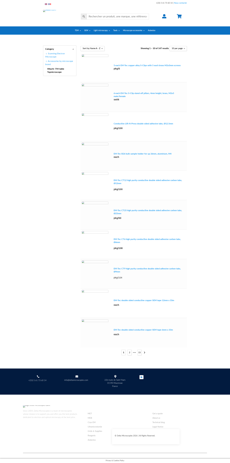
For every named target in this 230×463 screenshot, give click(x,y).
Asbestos (151, 30)
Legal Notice (157, 427)
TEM (77, 30)
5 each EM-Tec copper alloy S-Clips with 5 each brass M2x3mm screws (147, 65)
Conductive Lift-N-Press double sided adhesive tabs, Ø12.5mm (143, 124)
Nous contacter (180, 3)
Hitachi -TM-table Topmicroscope (55, 70)
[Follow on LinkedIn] (141, 377)
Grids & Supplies (95, 431)
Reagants (92, 436)
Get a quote (157, 414)
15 (139, 352)
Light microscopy (101, 30)
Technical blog (158, 422)
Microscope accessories (132, 30)
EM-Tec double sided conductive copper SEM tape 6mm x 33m (143, 330)
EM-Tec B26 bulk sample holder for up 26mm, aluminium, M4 (142, 154)
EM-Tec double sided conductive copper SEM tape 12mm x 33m (144, 300)
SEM (86, 30)
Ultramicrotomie (95, 427)
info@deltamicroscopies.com (76, 380)
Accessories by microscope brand (59, 62)
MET (90, 414)
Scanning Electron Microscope (55, 55)
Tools (115, 30)
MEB (90, 418)
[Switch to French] (50, 4)
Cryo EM (92, 422)
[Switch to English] (46, 4)
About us (156, 418)
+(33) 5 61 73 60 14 (37, 380)
